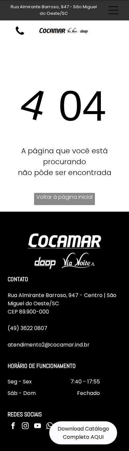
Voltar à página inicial (64, 197)
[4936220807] (20, 34)
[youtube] (37, 427)
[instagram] (25, 427)
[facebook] (13, 427)
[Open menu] (113, 10)
